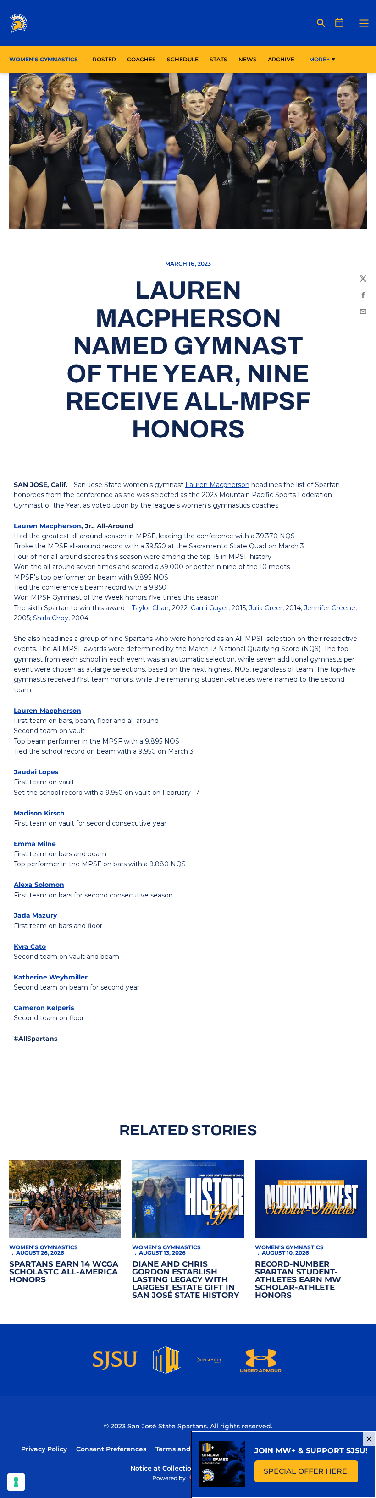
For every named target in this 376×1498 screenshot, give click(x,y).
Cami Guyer (209, 608)
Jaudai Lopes (36, 772)
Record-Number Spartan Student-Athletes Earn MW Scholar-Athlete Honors (298, 1279)
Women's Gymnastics (43, 1247)
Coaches (141, 59)
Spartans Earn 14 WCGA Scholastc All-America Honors (63, 1271)
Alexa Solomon (39, 884)
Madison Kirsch (39, 813)
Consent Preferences (111, 1449)
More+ (319, 59)
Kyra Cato (30, 946)
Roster (104, 59)
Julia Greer (265, 608)
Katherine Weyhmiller (51, 977)
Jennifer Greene (329, 608)
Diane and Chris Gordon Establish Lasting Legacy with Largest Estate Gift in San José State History (185, 1279)
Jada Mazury (35, 915)
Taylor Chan (150, 608)
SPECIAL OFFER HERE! (311, 1474)
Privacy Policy (44, 1449)
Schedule (183, 59)
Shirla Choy (50, 618)
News (247, 59)
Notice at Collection (163, 1468)
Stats (221, 59)
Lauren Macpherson (217, 485)
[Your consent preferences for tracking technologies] (16, 1482)
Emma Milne (35, 844)
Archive (281, 59)
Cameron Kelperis (44, 1008)
